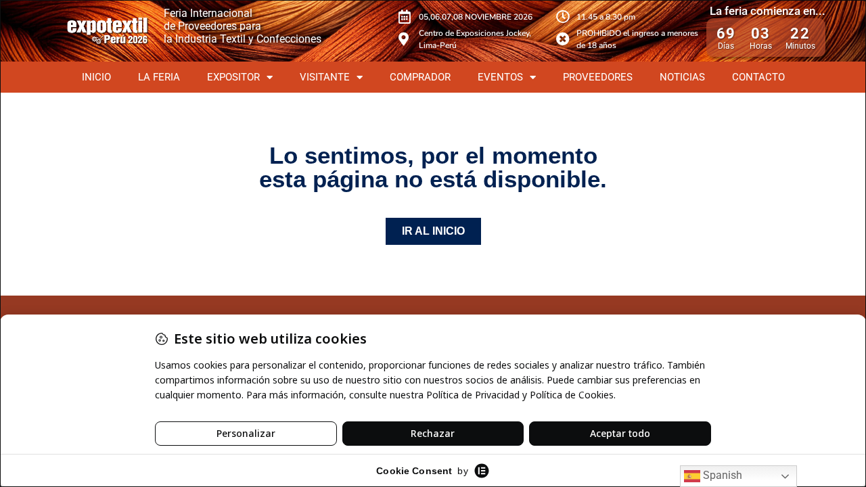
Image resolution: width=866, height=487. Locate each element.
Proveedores (598, 77)
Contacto (758, 77)
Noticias (682, 77)
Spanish (721, 475)
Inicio (96, 77)
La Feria (159, 77)
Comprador (420, 77)
